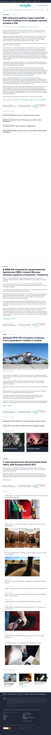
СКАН (24, 715)
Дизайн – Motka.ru (38, 727)
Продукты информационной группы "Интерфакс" (21, 710)
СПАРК (4, 715)
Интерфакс (25, 5)
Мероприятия (42, 694)
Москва (28, 10)
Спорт (21, 10)
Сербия (9, 405)
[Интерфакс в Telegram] (25, 721)
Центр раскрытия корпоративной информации (29, 718)
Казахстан (9, 99)
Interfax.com (20, 1)
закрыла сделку (23, 78)
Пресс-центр (20, 694)
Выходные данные (22, 728)
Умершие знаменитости (40, 682)
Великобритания (6, 318)
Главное (4, 10)
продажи (5, 49)
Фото (43, 10)
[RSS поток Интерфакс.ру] (29, 721)
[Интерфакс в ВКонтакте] (27, 721)
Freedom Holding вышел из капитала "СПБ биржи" (28, 26)
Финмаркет (35, 1)
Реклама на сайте (34, 694)
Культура (24, 10)
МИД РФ (13, 318)
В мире (12, 10)
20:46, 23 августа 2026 (11, 334)
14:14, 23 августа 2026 (12, 266)
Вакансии (26, 694)
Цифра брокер (33, 99)
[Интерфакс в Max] (31, 721)
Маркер (4, 718)
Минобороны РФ (7, 479)
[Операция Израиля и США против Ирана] (10, 681)
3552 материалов (8, 686)
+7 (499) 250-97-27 (10, 706)
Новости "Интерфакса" (27, 713)
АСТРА (4, 719)
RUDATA (24, 716)
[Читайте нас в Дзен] (23, 721)
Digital (32, 10)
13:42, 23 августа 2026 (12, 139)
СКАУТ (4, 717)
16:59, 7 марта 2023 (13, 14)
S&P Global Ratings (25, 99)
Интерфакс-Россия (27, 1)
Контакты (5, 694)
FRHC (4, 99)
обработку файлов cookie (16, 703)
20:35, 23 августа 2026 (12, 458)
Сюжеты (39, 10)
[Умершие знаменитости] (40, 681)
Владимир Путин (6, 200)
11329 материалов (23, 686)
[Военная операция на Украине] (25, 681)
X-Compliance (5, 716)
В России (9, 10)
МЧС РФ (5, 405)
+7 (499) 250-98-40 (37, 705)
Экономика (16, 10)
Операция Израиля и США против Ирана (9, 684)
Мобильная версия (5, 1)
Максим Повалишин (42, 99)
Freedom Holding (16, 99)
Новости (35, 10)
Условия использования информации (25, 727)
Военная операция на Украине (24, 683)
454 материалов (37, 684)
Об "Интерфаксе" (13, 1)
